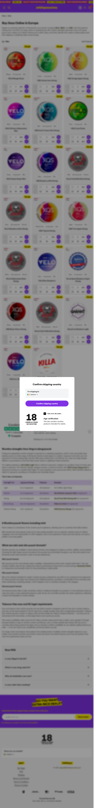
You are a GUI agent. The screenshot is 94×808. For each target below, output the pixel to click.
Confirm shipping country (47, 403)
